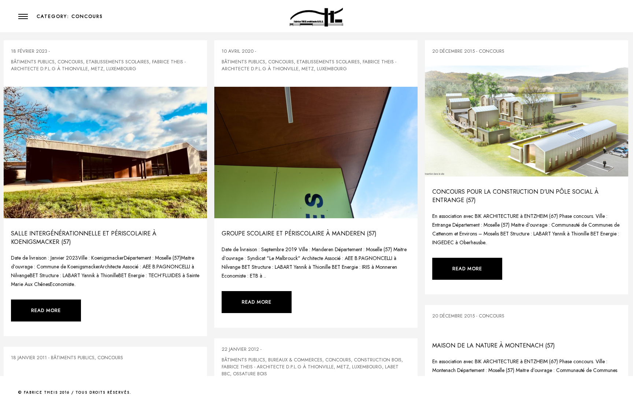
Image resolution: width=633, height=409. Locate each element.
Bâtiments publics (33, 61)
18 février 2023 (29, 51)
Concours (70, 61)
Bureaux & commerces (295, 359)
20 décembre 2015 (453, 51)
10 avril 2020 (237, 51)
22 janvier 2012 (240, 349)
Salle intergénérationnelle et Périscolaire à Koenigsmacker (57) (83, 237)
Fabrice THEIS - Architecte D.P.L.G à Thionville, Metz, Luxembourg (98, 65)
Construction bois (377, 359)
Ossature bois (250, 373)
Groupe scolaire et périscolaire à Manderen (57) (299, 233)
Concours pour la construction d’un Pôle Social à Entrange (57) (515, 195)
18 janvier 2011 (29, 357)
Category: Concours (70, 16)
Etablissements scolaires (117, 61)
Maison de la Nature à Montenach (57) (493, 345)
